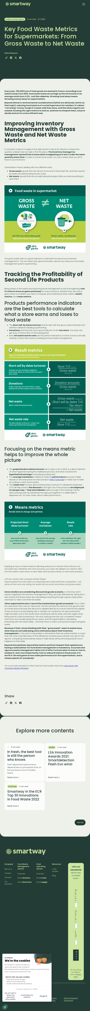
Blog (54, 875)
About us (8, 869)
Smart (24, 878)
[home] (18, 4)
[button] (83, 4)
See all (80, 822)
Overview (21, 874)
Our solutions (8, 882)
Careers (7, 873)
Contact (7, 877)
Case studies (55, 870)
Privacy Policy (54, 999)
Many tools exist (57, 479)
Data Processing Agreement (71, 999)
